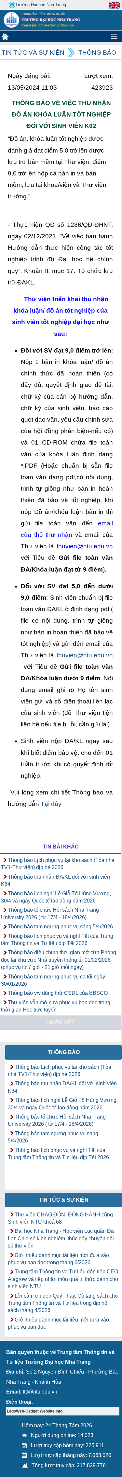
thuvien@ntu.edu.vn (85, 655)
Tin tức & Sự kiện (63, 1200)
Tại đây (51, 803)
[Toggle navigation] (114, 36)
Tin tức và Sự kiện (33, 52)
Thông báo (97, 52)
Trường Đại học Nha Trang (40, 4)
